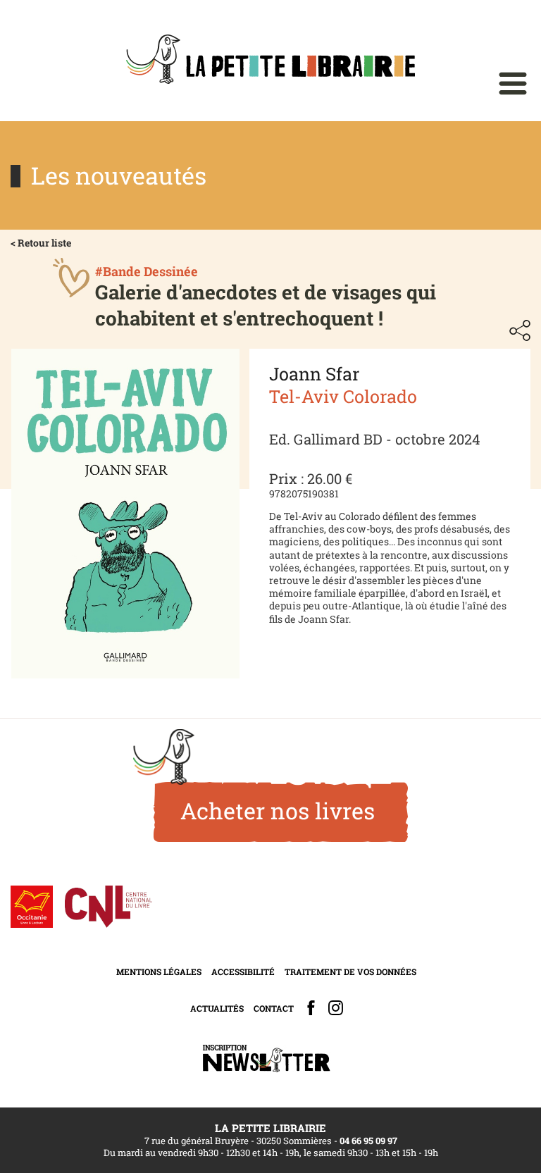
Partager (519, 330)
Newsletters (266, 1058)
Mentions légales (158, 971)
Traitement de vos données (350, 971)
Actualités (217, 1008)
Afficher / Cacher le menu (513, 83)
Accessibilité (243, 971)
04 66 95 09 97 (368, 1140)
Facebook (311, 1007)
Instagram (335, 1007)
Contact (274, 1008)
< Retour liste (41, 242)
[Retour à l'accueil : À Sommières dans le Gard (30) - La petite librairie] (270, 60)
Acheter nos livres (277, 810)
